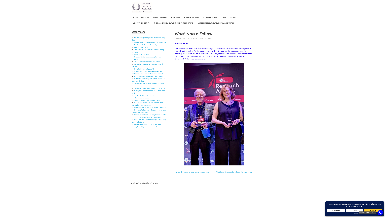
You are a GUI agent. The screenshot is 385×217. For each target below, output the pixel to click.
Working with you (191, 17)
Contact (233, 17)
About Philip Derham (141, 23)
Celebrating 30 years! (141, 47)
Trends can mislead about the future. (147, 62)
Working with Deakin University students (148, 45)
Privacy (224, 17)
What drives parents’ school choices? (147, 100)
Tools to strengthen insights (144, 95)
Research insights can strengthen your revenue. (193, 172)
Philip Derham (192, 38)
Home (135, 17)
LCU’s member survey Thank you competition (216, 23)
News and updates (206, 38)
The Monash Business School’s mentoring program (234, 172)
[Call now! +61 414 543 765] (380, 212)
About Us (145, 17)
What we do (175, 17)
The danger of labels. (141, 98)
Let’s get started (210, 17)
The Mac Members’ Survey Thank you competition (174, 23)
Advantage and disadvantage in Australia (148, 76)
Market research (159, 17)
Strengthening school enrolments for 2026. (149, 88)
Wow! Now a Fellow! (141, 54)
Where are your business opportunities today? (150, 42)
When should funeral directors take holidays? (150, 107)
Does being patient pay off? (144, 69)
